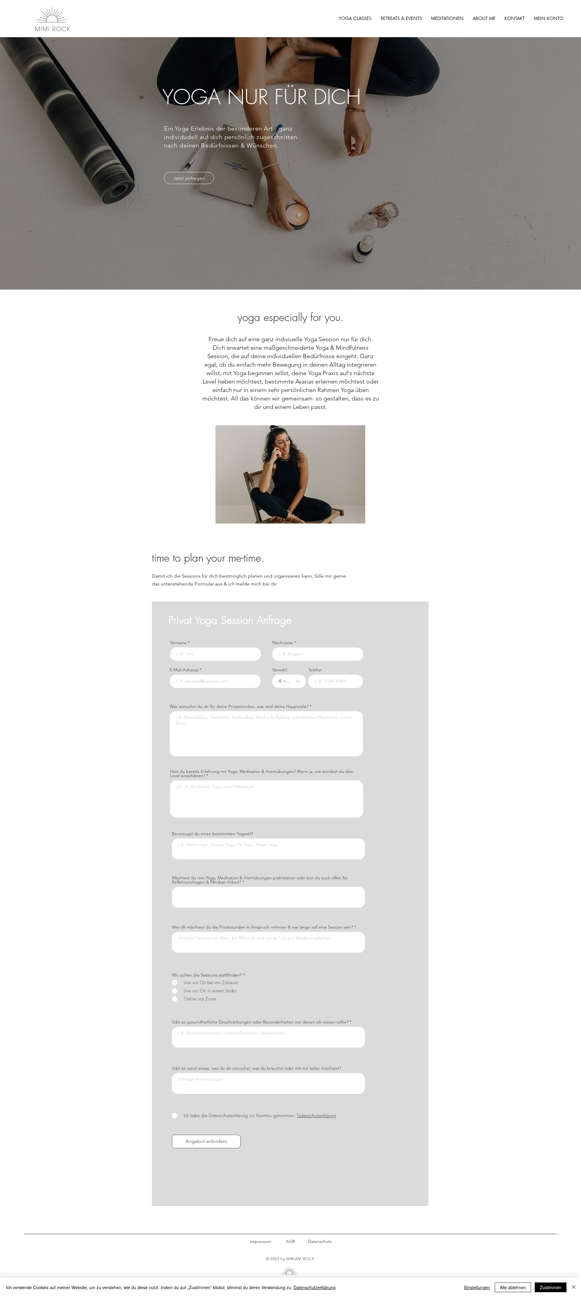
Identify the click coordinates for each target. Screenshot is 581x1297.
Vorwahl (279, 670)
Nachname (282, 642)
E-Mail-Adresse (184, 670)
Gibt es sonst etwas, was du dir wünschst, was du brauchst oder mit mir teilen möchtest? (256, 1068)
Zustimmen (550, 1287)
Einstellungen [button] (477, 1287)
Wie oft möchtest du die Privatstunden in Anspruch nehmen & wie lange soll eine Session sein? (262, 927)
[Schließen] (573, 1287)
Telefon (315, 670)
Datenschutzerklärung (315, 1287)
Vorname (178, 642)
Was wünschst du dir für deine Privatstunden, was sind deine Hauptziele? (239, 706)
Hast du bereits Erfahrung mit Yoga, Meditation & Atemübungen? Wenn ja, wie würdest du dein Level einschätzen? (262, 773)
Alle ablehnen (513, 1287)
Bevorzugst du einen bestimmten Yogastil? (212, 834)
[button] (355, 18)
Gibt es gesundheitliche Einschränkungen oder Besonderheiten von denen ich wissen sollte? (260, 1022)
